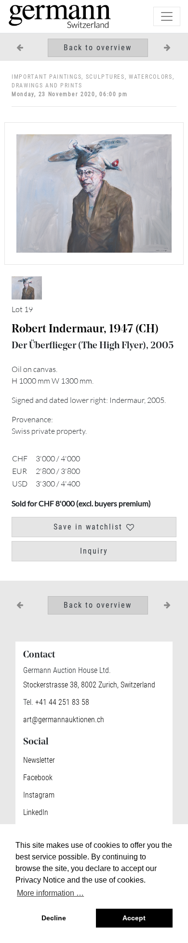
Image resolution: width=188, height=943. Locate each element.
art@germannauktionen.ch (63, 719)
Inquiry (94, 551)
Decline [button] (53, 918)
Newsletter (39, 760)
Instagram (38, 795)
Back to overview (98, 47)
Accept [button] (134, 918)
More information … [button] (50, 893)
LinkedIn (35, 812)
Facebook (38, 777)
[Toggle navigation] (166, 16)
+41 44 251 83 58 (61, 702)
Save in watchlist (88, 526)
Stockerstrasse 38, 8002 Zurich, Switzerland (89, 684)
